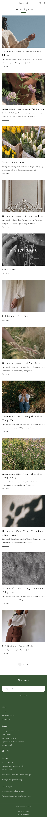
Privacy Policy (6, 719)
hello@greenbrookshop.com (11, 731)
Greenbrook (23, 3)
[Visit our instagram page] (3, 750)
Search (4, 712)
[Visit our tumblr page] (7, 750)
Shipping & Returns (8, 715)
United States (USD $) (22, 807)
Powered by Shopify (23, 811)
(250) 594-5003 (6, 734)
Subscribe (23, 696)
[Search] (44, 3)
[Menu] (3, 3)
